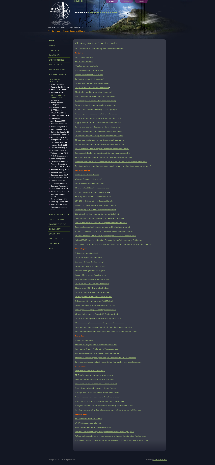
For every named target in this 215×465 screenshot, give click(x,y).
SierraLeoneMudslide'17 (60, 167)
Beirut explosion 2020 (59, 199)
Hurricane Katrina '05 (59, 124)
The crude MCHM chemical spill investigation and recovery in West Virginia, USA (104, 432)
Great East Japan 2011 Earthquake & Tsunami (60, 138)
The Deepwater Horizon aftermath (87, 175)
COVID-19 (78, 1)
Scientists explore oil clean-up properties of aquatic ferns (95, 105)
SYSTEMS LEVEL (56, 239)
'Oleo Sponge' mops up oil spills (86, 66)
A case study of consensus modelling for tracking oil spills (96, 109)
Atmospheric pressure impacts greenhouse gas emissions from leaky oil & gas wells (105, 358)
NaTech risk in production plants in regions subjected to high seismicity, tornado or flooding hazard (110, 436)
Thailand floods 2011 (59, 145)
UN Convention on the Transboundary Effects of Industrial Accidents (99, 49)
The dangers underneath (84, 340)
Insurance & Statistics (59, 90)
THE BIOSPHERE (56, 65)
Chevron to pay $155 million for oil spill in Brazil (92, 288)
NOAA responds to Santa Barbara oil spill (90, 266)
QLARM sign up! (57, 110)
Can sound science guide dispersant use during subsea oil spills (98, 127)
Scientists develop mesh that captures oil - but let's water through (98, 131)
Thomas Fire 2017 (58, 180)
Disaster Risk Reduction (60, 87)
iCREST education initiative (102, 12)
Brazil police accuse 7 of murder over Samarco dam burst (96, 384)
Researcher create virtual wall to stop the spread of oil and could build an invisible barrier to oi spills (111, 162)
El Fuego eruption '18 (59, 183)
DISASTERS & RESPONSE (54, 80)
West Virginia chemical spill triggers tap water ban (93, 427)
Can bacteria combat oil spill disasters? (89, 79)
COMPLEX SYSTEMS (57, 224)
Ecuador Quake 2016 (59, 164)
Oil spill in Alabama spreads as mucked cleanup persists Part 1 (98, 118)
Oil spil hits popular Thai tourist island (88, 257)
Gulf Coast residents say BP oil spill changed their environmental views (101, 223)
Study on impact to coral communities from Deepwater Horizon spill (99, 218)
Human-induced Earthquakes (57, 104)
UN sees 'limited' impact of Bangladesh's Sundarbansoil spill (96, 314)
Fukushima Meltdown (59, 142)
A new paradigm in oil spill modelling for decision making (95, 101)
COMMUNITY (54, 55)
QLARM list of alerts (58, 107)
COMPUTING (54, 234)
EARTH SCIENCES (56, 60)
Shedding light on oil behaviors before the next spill (93, 92)
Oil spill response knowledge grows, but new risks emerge (96, 114)
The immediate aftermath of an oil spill (89, 75)
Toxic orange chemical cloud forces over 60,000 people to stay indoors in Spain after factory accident (111, 440)
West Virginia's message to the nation (88, 423)
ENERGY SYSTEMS (57, 219)
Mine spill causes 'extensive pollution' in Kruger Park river (96, 388)
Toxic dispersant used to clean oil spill (89, 70)
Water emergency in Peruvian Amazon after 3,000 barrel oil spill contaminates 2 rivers (106, 332)
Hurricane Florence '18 (60, 186)
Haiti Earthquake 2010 (59, 129)
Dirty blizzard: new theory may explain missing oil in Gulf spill (97, 214)
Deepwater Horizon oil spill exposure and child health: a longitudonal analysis (103, 227)
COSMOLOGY (54, 229)
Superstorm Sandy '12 (59, 148)
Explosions (55, 100)
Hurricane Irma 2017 (59, 172)
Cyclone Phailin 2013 (59, 150)
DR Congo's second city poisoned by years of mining (94, 375)
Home (51, 41)
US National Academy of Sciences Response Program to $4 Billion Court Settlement (105, 236)
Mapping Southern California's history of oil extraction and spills (98, 123)
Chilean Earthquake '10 (60, 132)
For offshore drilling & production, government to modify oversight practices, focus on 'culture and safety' (113, 166)
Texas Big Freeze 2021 (60, 202)
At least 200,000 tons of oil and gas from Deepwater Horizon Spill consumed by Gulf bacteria (108, 240)
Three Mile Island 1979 (60, 116)
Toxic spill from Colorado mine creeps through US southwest (97, 392)
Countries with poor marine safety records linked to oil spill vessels (99, 136)
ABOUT (52, 45)
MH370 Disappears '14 (60, 156)
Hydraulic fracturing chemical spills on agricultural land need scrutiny (100, 144)
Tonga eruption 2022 (59, 204)
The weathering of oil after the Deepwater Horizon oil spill (95, 210)
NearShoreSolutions (160, 460)
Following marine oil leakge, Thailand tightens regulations (95, 310)
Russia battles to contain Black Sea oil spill (91, 275)
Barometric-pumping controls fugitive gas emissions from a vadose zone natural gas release (108, 362)
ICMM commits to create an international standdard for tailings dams (100, 401)
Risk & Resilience (57, 84)
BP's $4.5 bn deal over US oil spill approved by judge (94, 201)
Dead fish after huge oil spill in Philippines (90, 271)
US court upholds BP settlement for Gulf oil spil (92, 192)
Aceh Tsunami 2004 (58, 121)
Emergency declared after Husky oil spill (89, 262)
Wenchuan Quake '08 (59, 127)
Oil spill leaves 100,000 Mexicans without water (92, 88)
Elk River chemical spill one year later (88, 419)
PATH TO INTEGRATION (59, 214)
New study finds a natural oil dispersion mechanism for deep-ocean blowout (102, 149)
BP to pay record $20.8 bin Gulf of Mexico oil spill (93, 197)
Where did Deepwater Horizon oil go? (88, 179)
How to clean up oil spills (84, 62)
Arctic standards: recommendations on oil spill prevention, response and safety (103, 157)
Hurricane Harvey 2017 (60, 170)
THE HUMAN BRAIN (57, 70)
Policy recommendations (84, 57)
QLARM (126, 1)
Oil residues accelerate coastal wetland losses (92, 83)
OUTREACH (54, 244)
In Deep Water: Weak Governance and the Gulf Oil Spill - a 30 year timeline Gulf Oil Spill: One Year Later (113, 244)
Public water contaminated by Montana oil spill (92, 279)
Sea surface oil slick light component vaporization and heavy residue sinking (102, 153)
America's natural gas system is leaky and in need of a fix (96, 345)
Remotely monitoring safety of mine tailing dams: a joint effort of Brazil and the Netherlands (108, 410)
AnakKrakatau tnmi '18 (59, 189)
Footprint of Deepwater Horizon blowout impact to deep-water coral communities (104, 231)
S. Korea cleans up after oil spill (86, 253)
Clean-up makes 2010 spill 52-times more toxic (92, 188)
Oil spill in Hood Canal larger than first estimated (92, 292)
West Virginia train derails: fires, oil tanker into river (93, 297)
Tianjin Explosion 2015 (59, 161)
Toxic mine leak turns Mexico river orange (90, 371)
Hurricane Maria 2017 (59, 175)
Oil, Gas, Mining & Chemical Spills (58, 96)
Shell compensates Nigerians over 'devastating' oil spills (95, 305)
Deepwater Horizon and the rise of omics (89, 183)
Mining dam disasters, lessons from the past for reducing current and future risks (104, 406)
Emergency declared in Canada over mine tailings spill (94, 379)
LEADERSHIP (54, 50)
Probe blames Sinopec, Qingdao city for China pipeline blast (96, 349)
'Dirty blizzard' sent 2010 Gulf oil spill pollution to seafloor (95, 205)
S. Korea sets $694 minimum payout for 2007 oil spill (94, 301)
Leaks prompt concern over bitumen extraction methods (95, 96)
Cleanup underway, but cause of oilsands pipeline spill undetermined (99, 140)
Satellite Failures (57, 92)
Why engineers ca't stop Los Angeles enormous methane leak (97, 353)
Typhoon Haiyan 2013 (59, 153)
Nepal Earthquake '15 (59, 159)
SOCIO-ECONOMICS (57, 75)
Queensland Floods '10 (60, 135)
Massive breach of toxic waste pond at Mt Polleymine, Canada (97, 397)
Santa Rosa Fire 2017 (59, 178)
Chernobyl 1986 (57, 118)
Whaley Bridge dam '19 (60, 191)
